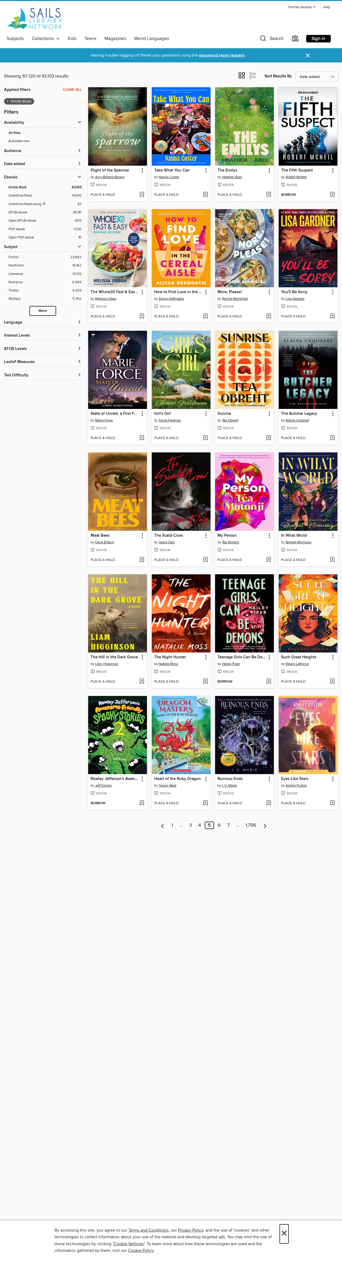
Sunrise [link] (224, 413)
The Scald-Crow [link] (168, 535)
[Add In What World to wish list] (332, 560)
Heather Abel (232, 177)
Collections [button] (44, 39)
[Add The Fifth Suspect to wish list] (332, 195)
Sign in (318, 39)
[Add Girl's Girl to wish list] (205, 438)
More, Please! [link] (229, 292)
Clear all (72, 89)
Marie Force (104, 420)
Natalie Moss (168, 664)
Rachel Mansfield (235, 299)
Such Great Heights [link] (298, 657)
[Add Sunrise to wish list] (268, 438)
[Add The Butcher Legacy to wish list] (332, 438)
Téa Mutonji (230, 542)
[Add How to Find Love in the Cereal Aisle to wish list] (205, 316)
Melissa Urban (105, 299)
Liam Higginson (106, 664)
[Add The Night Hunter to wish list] (205, 681)
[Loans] (295, 39)
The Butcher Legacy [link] (299, 413)
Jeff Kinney (103, 785)
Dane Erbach (104, 542)
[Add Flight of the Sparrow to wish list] (141, 195)
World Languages (151, 39)
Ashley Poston (296, 785)
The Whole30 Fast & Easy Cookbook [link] (115, 292)
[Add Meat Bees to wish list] (141, 560)
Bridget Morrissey (299, 542)
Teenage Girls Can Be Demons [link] (241, 657)
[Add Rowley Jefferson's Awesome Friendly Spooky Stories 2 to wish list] (141, 803)
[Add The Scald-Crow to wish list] (205, 560)
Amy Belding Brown (110, 177)
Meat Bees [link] (100, 535)
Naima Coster (169, 177)
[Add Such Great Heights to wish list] (332, 681)
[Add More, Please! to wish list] (268, 316)
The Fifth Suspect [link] (297, 170)
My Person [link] (227, 535)
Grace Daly (167, 542)
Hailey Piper (231, 664)
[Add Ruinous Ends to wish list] (268, 803)
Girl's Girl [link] (162, 413)
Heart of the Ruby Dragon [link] (177, 779)
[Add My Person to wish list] (268, 560)
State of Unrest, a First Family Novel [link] (115, 413)
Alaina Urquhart (297, 420)
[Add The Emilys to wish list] (268, 195)
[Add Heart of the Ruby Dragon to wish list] (205, 803)
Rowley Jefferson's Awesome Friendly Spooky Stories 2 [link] (115, 779)
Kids (72, 39)
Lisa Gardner (295, 299)
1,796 (251, 825)
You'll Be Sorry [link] (294, 292)
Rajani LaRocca (297, 664)
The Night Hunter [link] (170, 657)
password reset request (221, 55)
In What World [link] (294, 535)
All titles (15, 133)
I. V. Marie (229, 785)
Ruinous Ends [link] (230, 779)
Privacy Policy (190, 1230)
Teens (90, 39)
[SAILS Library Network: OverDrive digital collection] (34, 18)
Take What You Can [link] (172, 170)
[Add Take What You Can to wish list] (205, 195)
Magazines (115, 39)
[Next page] (265, 825)
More (43, 311)
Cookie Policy (140, 1250)
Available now (19, 141)
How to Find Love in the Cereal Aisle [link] (178, 292)
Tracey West (167, 785)
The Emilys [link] (227, 170)
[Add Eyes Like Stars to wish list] (332, 803)
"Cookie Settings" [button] (128, 1244)
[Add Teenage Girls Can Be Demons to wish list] (268, 681)
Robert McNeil (296, 177)
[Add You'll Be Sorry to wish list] (332, 316)
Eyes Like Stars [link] (294, 779)
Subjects (15, 39)
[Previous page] (162, 825)
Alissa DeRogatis (171, 299)
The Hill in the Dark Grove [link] (114, 657)
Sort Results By (278, 76)
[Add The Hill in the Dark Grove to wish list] (141, 681)
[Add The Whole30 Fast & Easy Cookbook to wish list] (141, 316)
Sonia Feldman (170, 420)
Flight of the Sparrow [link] (110, 170)
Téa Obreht (230, 420)
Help (326, 7)
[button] (302, 7)
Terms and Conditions (148, 1230)
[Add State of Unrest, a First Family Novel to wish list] (141, 438)
